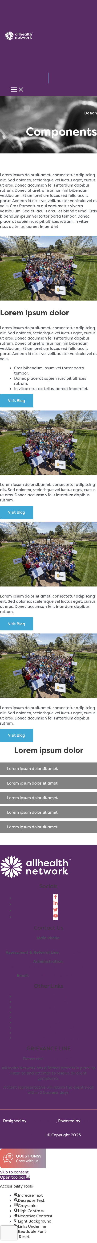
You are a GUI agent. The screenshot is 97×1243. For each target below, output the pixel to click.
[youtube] (55, 916)
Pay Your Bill (55, 996)
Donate (55, 1012)
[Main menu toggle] (17, 89)
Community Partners (55, 1027)
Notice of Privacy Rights (56, 1037)
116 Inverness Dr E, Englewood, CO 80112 (48, 966)
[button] (48, 768)
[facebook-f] (55, 897)
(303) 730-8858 (48, 943)
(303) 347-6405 (59, 1058)
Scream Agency (41, 1120)
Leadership (55, 1022)
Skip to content (14, 1172)
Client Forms (55, 1001)
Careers (55, 1006)
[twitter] (55, 910)
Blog (55, 1017)
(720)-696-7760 (76, 952)
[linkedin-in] (55, 904)
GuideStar (55, 1032)
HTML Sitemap (30, 1134)
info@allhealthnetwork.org (55, 975)
